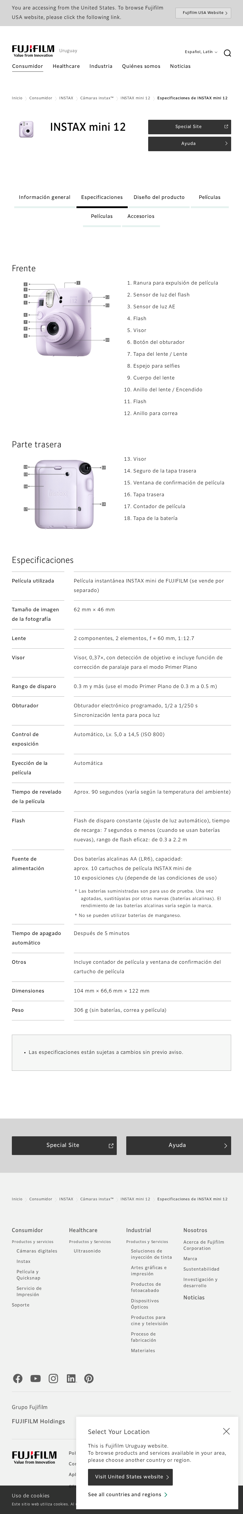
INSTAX (66, 98)
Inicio (17, 98)
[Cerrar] (226, 1431)
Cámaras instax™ (96, 98)
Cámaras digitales (37, 1251)
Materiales (143, 1351)
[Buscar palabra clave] (227, 53)
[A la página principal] (33, 51)
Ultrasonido (87, 1251)
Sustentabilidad (201, 1269)
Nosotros (195, 1230)
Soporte (21, 1305)
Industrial (138, 1230)
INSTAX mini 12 (136, 98)
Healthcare (83, 1230)
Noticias (194, 1298)
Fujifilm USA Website (203, 13)
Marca (190, 1259)
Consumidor (41, 98)
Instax (24, 1262)
